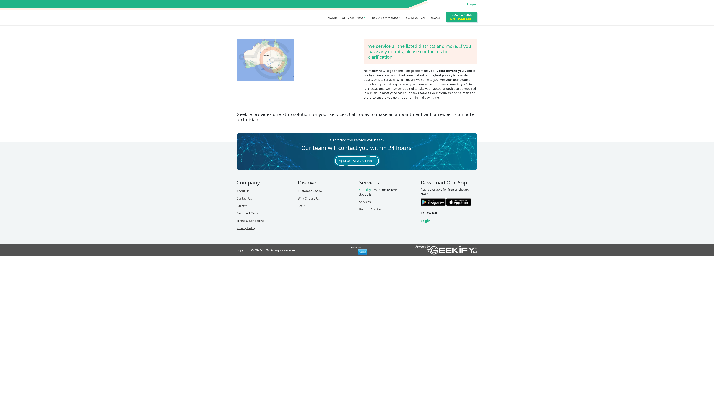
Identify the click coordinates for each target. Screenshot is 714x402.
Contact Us (244, 198)
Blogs (435, 18)
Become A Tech (247, 213)
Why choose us (309, 198)
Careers (242, 206)
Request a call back (358, 161)
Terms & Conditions (250, 221)
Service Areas (353, 18)
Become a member (386, 18)
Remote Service (370, 209)
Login (471, 4)
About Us (243, 191)
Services (365, 202)
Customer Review (310, 191)
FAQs (301, 206)
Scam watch (415, 18)
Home (332, 18)
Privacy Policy (246, 228)
